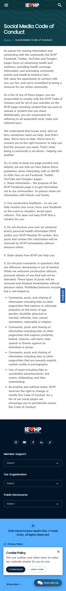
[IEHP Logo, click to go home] (32, 5)
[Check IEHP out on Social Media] (16, 442)
